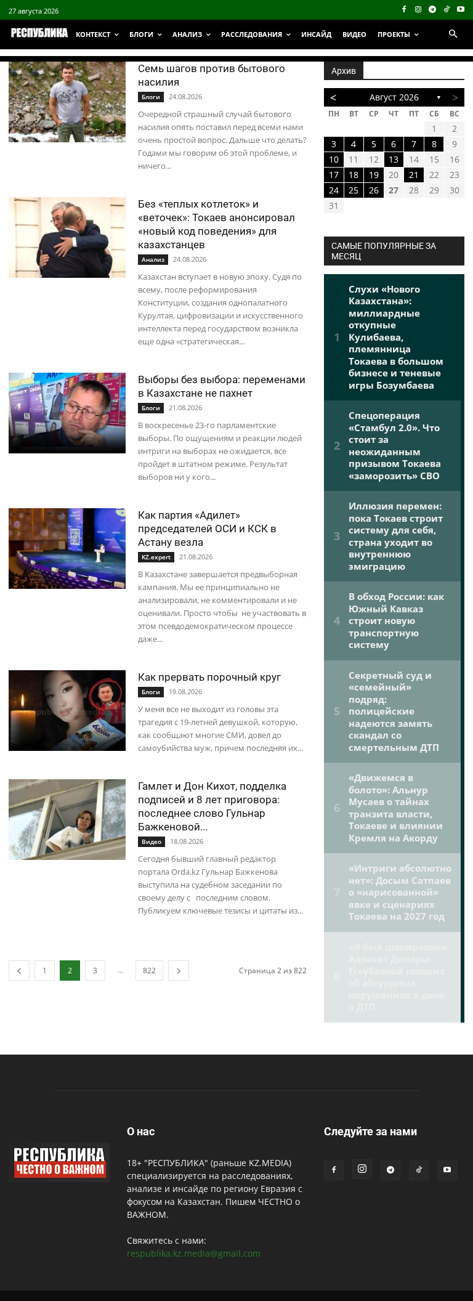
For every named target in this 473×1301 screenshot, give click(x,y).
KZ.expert (156, 557)
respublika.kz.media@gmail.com (194, 1253)
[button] (452, 34)
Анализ (153, 259)
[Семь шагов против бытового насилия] (67, 102)
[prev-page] (19, 970)
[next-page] (178, 970)
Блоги (151, 96)
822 (149, 970)
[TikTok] (446, 10)
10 (334, 159)
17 (334, 174)
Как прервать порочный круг (209, 677)
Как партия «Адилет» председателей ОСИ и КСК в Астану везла (207, 528)
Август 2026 (394, 97)
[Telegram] (433, 10)
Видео (151, 841)
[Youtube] (460, 10)
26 (374, 190)
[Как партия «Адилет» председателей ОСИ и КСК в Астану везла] (67, 548)
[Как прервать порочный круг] (67, 710)
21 (414, 174)
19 (374, 174)
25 (353, 190)
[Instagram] (418, 10)
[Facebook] (404, 10)
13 (393, 159)
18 (353, 174)
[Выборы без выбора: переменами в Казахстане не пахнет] (67, 413)
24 (334, 190)
